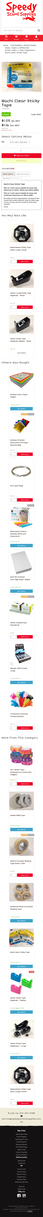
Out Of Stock (21, 353)
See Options (21, 409)
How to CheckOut (21, 1152)
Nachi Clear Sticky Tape (16, 53)
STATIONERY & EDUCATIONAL (23, 45)
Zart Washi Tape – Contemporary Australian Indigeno (21, 772)
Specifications (23, 174)
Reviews (7, 178)
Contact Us (21, 1163)
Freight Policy (21, 1177)
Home (5, 45)
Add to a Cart (21, 1149)
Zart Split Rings (16, 486)
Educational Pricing (21, 1139)
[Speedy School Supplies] (21, 13)
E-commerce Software (17, 1211)
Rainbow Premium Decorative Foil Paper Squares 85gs (19, 442)
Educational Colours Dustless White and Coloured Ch (18, 534)
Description (8, 174)
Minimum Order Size (21, 1182)
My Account (21, 1160)
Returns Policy (21, 1174)
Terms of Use (21, 1169)
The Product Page (21, 1147)
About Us (21, 1186)
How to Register (21, 1137)
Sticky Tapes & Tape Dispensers (20, 50)
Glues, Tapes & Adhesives (17, 48)
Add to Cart (22, 155)
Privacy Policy (21, 1172)
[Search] (38, 31)
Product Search (21, 1142)
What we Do (22, 1189)
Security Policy (21, 1179)
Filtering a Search (21, 1144)
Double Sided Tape (17, 815)
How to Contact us (21, 1155)
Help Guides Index (21, 1134)
